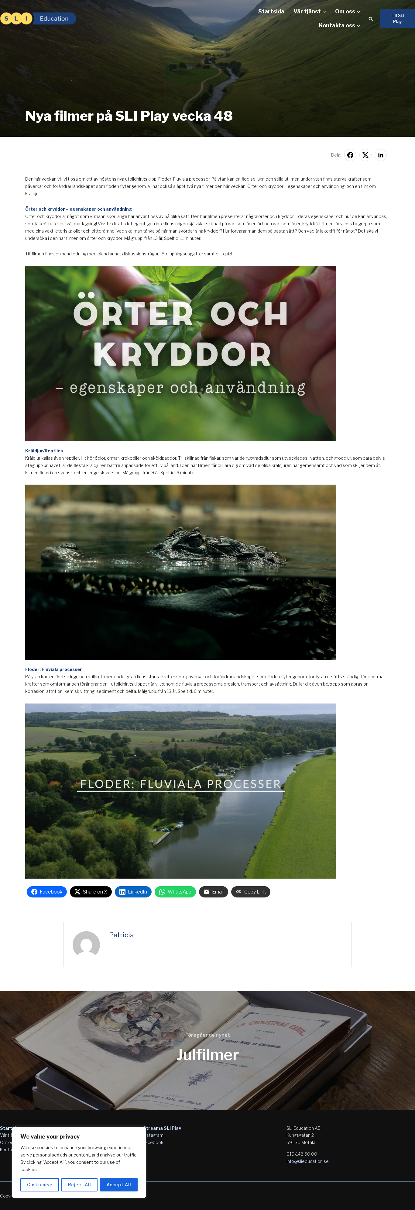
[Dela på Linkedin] (381, 155)
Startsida (271, 11)
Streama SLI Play (162, 1128)
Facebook (153, 1142)
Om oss (345, 11)
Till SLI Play (397, 18)
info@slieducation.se (307, 1161)
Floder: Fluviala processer (53, 669)
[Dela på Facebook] (350, 155)
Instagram (153, 1135)
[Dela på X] (365, 155)
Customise (40, 1184)
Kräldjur (34, 450)
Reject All (79, 1184)
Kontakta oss (337, 25)
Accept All (119, 1184)
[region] (79, 1162)
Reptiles (54, 450)
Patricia (121, 935)
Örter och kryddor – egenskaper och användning (78, 209)
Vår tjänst (307, 11)
